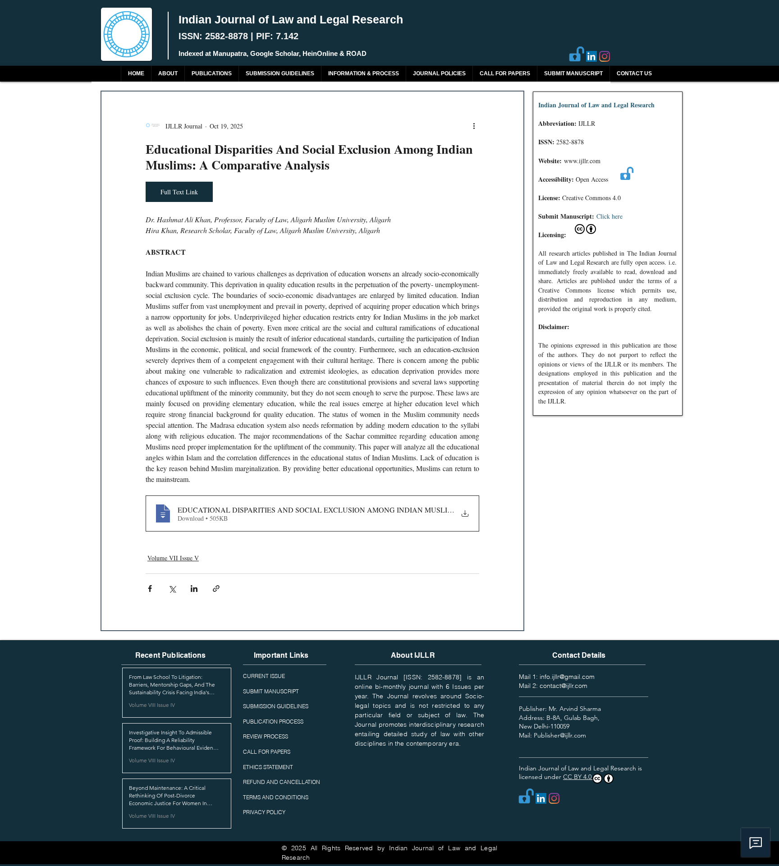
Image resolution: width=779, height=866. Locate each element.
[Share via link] (216, 588)
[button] (211, 74)
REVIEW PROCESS (265, 736)
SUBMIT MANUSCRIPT (271, 691)
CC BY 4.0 (578, 777)
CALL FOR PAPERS (266, 751)
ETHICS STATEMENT (268, 767)
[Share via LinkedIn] (194, 588)
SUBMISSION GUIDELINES (275, 706)
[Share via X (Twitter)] (172, 588)
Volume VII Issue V (173, 558)
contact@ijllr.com (563, 686)
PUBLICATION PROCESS (273, 721)
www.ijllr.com (582, 160)
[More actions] (473, 125)
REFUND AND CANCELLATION (281, 782)
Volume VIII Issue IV (152, 704)
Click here (609, 216)
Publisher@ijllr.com (560, 735)
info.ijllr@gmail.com (567, 677)
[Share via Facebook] (150, 588)
